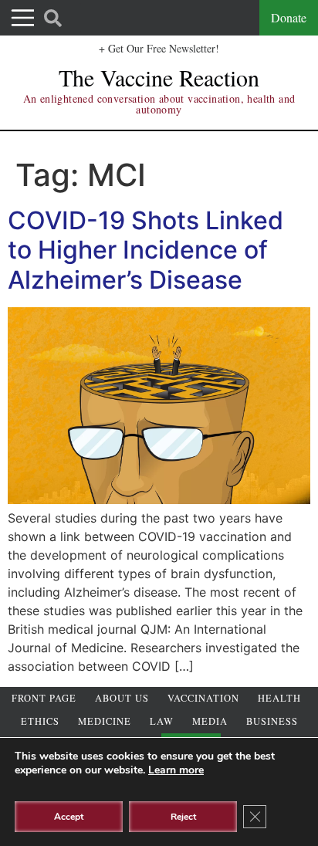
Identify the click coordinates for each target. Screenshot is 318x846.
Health (279, 698)
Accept (68, 816)
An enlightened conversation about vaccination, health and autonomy (159, 104)
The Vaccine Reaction (159, 77)
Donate (288, 17)
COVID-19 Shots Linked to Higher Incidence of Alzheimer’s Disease (145, 250)
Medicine (104, 721)
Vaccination (203, 698)
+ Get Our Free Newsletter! (159, 48)
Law (162, 721)
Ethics (40, 721)
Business (272, 721)
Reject (183, 816)
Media (210, 721)
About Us (122, 698)
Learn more (176, 770)
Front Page (44, 698)
